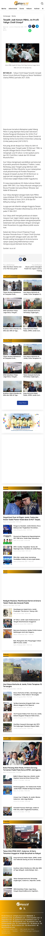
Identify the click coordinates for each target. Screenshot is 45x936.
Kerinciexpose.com (8, 927)
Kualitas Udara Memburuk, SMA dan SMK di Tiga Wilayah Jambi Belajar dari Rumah (12, 330)
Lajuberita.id (19, 920)
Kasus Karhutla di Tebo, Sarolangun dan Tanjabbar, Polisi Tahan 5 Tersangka (28, 694)
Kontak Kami (6, 931)
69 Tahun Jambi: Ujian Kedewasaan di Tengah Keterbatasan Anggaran (27, 620)
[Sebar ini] (29, 26)
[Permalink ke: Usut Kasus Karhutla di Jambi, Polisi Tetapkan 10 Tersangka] (32, 285)
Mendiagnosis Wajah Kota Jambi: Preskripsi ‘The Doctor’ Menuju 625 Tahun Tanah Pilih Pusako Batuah (25, 610)
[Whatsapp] (29, 30)
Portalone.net (19, 925)
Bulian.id (36, 923)
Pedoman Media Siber (10, 929)
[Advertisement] (22, 104)
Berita (4, 30)
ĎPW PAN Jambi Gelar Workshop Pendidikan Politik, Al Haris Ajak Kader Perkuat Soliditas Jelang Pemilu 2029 (27, 558)
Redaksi (15, 931)
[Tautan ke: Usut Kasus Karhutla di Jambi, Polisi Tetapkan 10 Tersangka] (22, 670)
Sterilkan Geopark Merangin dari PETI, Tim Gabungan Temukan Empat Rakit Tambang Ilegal (27, 725)
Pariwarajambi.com (8, 923)
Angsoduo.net (7, 920)
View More (22, 403)
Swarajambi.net (23, 923)
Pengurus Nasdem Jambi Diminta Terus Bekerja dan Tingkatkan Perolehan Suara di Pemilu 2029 (27, 527)
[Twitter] (24, 259)
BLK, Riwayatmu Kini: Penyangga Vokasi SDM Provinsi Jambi (27, 641)
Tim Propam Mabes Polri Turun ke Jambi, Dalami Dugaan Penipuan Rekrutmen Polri (28, 715)
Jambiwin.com (33, 921)
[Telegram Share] (37, 26)
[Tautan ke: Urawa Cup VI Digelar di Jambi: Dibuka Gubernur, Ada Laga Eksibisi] (7, 800)
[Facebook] (20, 259)
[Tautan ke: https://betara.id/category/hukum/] (41, 654)
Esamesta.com (7, 921)
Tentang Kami (6, 933)
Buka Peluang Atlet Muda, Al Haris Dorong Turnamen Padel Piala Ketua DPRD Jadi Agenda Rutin (22, 769)
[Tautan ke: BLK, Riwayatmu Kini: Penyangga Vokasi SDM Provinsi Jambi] (7, 644)
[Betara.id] (21, 3)
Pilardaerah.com (20, 921)
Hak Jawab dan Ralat (27, 929)
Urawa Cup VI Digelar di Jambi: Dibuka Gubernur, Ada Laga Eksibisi (27, 798)
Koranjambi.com (34, 918)
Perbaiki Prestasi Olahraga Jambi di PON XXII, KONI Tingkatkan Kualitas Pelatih (26, 809)
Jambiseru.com (7, 918)
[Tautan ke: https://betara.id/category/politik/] (41, 487)
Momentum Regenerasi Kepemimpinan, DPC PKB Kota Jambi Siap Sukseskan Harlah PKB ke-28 (27, 537)
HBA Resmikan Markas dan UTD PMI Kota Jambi (12, 267)
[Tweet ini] (33, 26)
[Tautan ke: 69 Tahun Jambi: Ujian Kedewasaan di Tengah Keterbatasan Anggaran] (7, 623)
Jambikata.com (31, 920)
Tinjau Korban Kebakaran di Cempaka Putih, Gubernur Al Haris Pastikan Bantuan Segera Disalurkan (12, 293)
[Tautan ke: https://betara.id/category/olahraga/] (41, 738)
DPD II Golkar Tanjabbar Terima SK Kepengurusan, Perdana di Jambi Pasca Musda (27, 548)
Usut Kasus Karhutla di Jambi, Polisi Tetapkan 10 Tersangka (32, 293)
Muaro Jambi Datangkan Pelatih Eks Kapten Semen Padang (33, 268)
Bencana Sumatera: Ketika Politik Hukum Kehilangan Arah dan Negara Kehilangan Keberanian (28, 631)
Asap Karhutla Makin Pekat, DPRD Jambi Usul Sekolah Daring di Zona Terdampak (31, 330)
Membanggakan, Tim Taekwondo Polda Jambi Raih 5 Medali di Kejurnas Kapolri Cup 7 (27, 788)
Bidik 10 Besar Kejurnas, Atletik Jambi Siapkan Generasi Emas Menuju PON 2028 (27, 777)
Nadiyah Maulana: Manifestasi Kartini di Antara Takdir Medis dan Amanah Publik (22, 602)
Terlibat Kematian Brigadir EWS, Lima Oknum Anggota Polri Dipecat (26, 704)
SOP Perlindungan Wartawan (29, 931)
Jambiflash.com (20, 918)
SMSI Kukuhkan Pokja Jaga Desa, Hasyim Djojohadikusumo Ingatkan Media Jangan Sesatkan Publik (11, 311)
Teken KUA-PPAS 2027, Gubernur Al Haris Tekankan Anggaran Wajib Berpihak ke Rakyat (22, 852)
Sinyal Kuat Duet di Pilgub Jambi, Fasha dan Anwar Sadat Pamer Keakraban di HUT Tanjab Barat (21, 518)
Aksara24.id (31, 925)
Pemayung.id (6, 925)
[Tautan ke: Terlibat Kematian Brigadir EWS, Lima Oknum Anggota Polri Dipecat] (7, 706)
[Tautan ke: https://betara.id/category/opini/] (41, 571)
